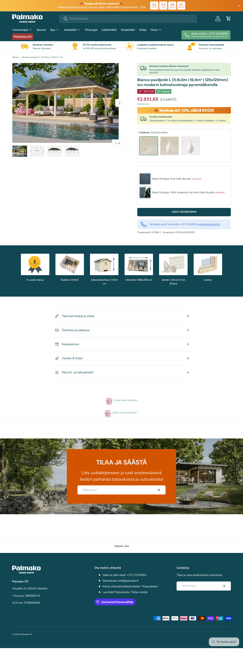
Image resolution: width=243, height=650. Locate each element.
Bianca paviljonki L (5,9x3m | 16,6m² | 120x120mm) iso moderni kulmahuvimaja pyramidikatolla (43, 57)
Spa (52, 30)
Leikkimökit (109, 30)
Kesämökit (128, 30)
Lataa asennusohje (125, 400)
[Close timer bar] (239, 5)
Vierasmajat (20, 30)
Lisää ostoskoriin (183, 212)
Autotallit (70, 30)
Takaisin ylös (121, 546)
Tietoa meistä (139, 592)
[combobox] (128, 18)
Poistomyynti (23, 37)
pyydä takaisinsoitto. (209, 224)
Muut (154, 30)
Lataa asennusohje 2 (124, 412)
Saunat (41, 30)
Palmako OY (26, 634)
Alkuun (15, 57)
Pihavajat (91, 30)
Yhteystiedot (150, 586)
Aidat (142, 30)
